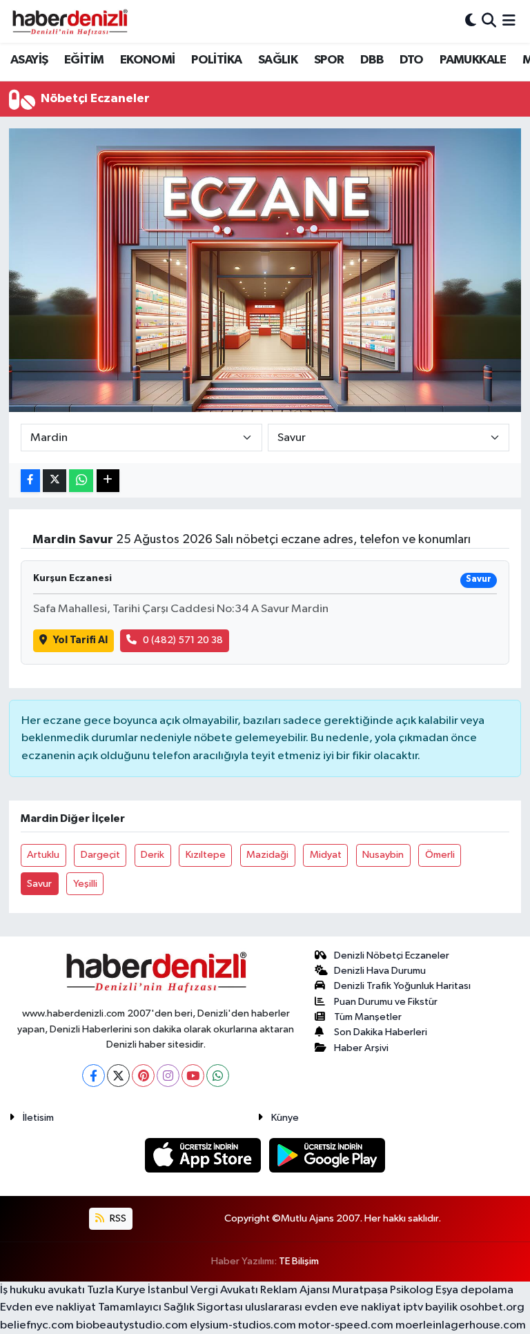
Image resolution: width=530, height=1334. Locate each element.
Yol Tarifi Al (80, 640)
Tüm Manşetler (368, 1017)
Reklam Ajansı (295, 1290)
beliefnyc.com (37, 1325)
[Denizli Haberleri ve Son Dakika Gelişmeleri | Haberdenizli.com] (69, 21)
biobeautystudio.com (132, 1325)
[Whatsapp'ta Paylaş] (81, 480)
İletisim (38, 1117)
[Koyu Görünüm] (470, 21)
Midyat (326, 855)
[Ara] (489, 21)
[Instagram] (168, 1075)
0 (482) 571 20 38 (183, 640)
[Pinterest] (143, 1075)
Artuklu (43, 855)
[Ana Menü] (509, 21)
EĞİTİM (84, 60)
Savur (39, 884)
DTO (412, 60)
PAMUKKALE (473, 60)
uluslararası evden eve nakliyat (323, 1307)
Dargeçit (100, 855)
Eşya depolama (474, 1290)
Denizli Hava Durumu (380, 970)
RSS (117, 1218)
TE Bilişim (299, 1261)
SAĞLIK (277, 60)
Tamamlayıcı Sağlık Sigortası (170, 1307)
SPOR (329, 60)
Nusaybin (383, 855)
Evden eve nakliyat (48, 1307)
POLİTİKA (216, 60)
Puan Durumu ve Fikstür (386, 1002)
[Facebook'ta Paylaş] (30, 480)
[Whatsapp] (217, 1075)
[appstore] (204, 1155)
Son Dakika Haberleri (380, 1032)
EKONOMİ (147, 60)
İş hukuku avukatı (42, 1290)
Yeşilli (85, 884)
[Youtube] (192, 1075)
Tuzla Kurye (116, 1290)
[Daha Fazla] (108, 480)
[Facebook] (93, 1075)
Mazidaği (267, 855)
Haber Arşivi (361, 1048)
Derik (152, 855)
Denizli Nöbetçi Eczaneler (391, 955)
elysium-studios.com (243, 1325)
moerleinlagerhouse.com (460, 1325)
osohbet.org (492, 1307)
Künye (285, 1117)
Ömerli (440, 855)
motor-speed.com (345, 1325)
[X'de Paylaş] (54, 480)
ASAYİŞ (29, 60)
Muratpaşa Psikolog (382, 1290)
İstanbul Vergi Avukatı (203, 1290)
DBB (371, 60)
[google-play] (327, 1155)
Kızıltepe (206, 855)
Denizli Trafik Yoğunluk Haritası (402, 986)
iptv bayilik (430, 1307)
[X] (118, 1075)
